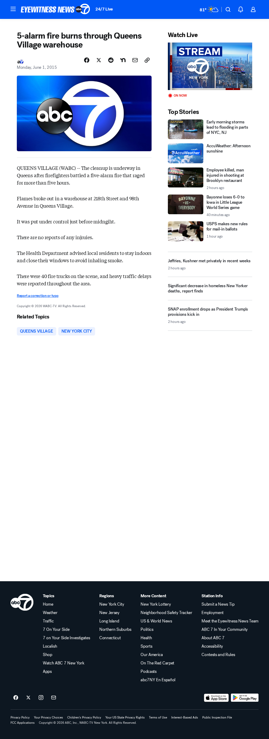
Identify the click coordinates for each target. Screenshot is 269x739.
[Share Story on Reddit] (110, 60)
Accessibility (212, 646)
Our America (152, 655)
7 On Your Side (56, 629)
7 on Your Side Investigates (66, 638)
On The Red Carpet (157, 663)
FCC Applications (23, 722)
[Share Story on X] (98, 60)
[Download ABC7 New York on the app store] (216, 698)
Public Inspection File (217, 717)
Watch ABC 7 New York (63, 663)
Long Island (109, 621)
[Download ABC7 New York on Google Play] (244, 698)
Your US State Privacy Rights (125, 717)
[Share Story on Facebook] (86, 60)
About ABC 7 (212, 638)
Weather (50, 613)
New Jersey (109, 613)
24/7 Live (104, 9)
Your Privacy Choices (48, 717)
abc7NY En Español (158, 680)
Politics (147, 629)
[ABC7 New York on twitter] (28, 698)
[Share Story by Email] (135, 60)
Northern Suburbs (115, 629)
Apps (47, 671)
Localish (50, 646)
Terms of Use (158, 717)
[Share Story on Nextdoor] (122, 60)
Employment (212, 613)
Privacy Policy (20, 717)
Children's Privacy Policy (84, 717)
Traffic (48, 621)
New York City (111, 604)
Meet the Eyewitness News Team (229, 621)
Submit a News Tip (218, 604)
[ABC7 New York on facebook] (16, 698)
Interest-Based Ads (184, 717)
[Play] (210, 66)
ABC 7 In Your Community (224, 629)
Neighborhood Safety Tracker (166, 613)
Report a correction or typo (37, 295)
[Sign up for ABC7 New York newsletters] (53, 698)
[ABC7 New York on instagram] (41, 698)
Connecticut (110, 638)
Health (146, 638)
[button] (13, 9)
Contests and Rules (218, 655)
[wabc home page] (22, 602)
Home (48, 604)
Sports (146, 646)
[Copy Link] (147, 60)
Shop (47, 655)
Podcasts (148, 671)
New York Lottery (156, 604)
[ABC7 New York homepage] (55, 9)
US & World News (156, 621)
